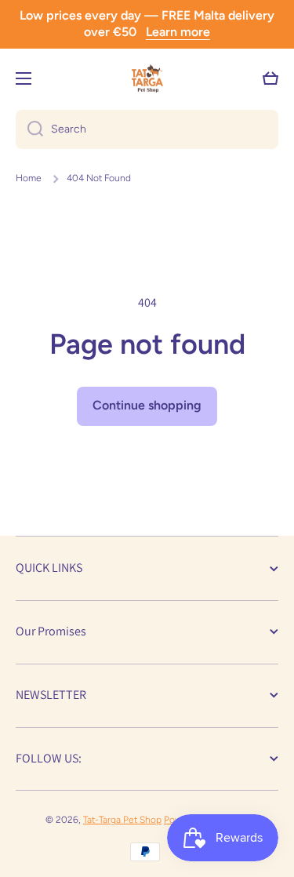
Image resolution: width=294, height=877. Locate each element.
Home (29, 178)
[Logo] (147, 78)
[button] (270, 78)
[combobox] (147, 129)
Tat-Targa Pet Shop (122, 819)
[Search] (29, 129)
